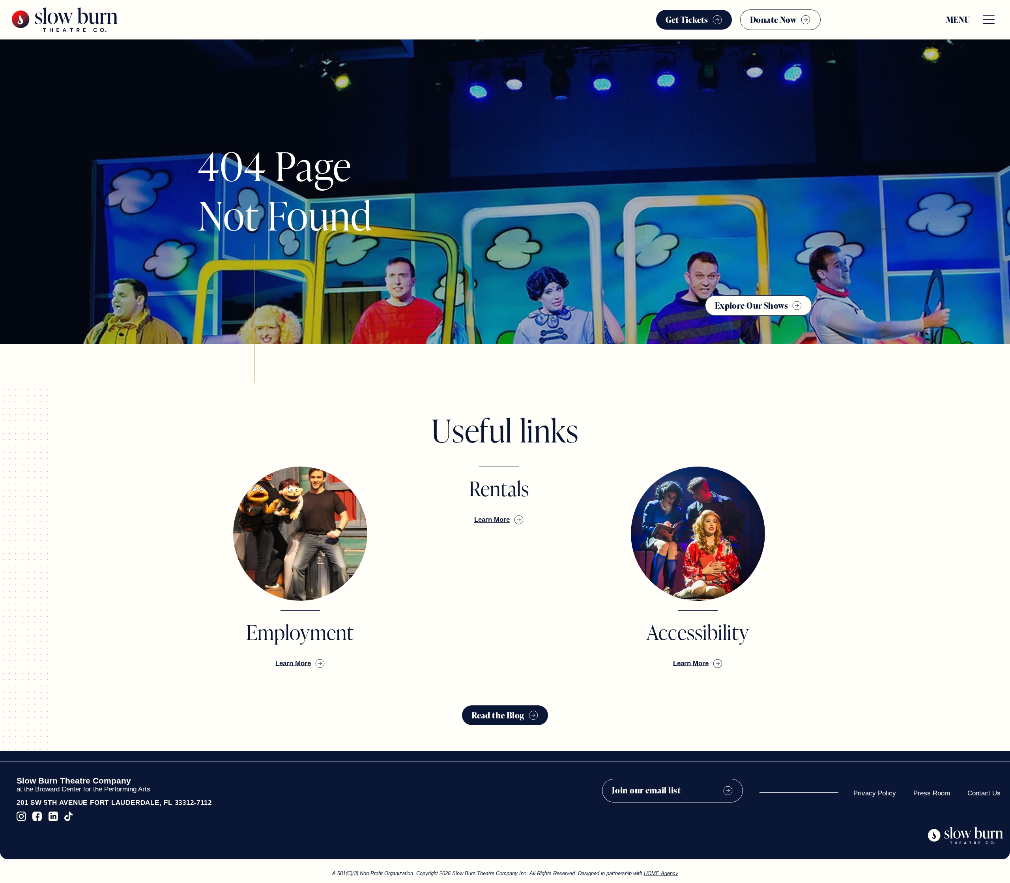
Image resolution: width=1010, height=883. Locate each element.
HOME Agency (661, 873)
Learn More (293, 663)
